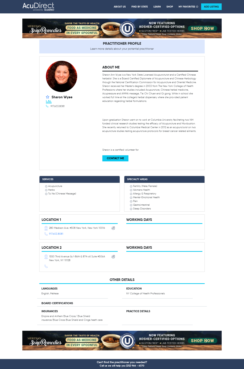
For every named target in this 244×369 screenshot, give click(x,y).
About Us (120, 6)
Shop (169, 6)
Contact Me (115, 158)
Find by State (139, 6)
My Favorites (187, 6)
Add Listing (211, 6)
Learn (157, 6)
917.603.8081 (56, 233)
